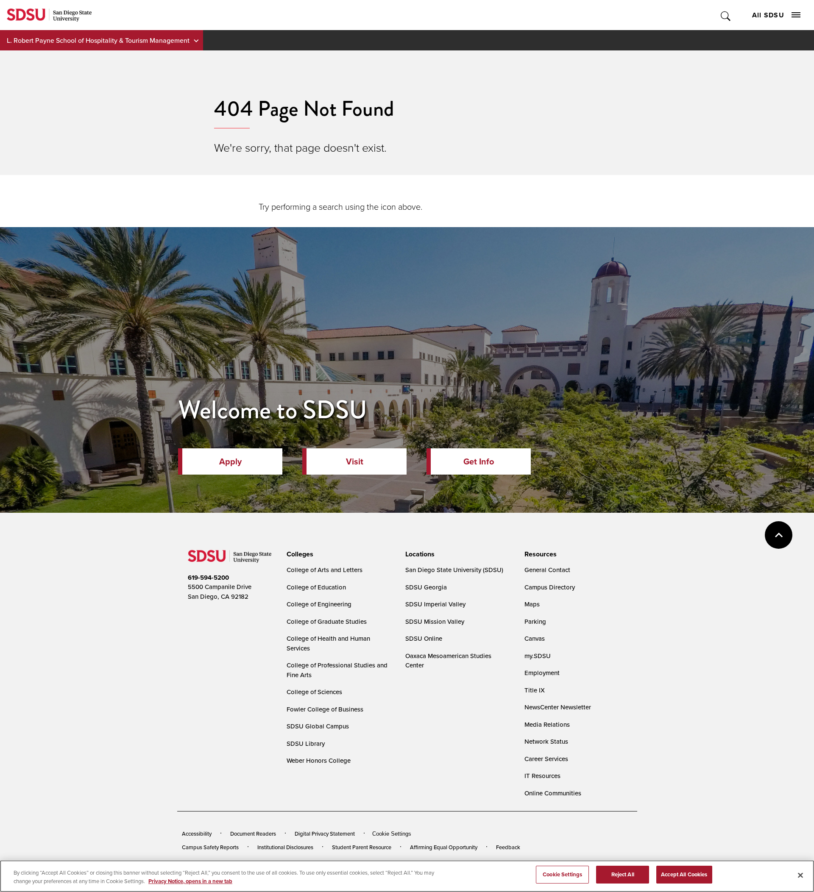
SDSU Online (423, 638)
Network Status (546, 741)
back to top (778, 535)
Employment (542, 672)
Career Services (546, 758)
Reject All (622, 874)
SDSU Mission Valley (434, 621)
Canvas (534, 638)
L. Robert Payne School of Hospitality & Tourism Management (98, 40)
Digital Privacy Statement (325, 833)
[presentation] (298, 554)
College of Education (316, 587)
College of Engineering (319, 604)
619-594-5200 (208, 577)
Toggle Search (726, 15)
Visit (354, 461)
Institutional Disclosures (285, 847)
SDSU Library (306, 743)
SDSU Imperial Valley (435, 604)
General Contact (547, 569)
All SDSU (768, 15)
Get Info (478, 461)
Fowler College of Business (325, 709)
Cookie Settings (391, 834)
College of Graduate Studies (327, 621)
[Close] (800, 875)
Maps (532, 604)
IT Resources (542, 775)
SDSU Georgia (426, 587)
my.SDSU (537, 655)
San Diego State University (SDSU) (454, 569)
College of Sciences (314, 691)
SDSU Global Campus (318, 726)
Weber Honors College (319, 760)
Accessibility (197, 833)
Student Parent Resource (361, 847)
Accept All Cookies (684, 874)
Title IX (534, 690)
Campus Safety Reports (210, 847)
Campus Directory (549, 587)
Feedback (508, 847)
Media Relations (547, 724)
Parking (535, 621)
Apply (230, 461)
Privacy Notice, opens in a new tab (190, 881)
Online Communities (552, 793)
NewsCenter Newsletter (557, 707)
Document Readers (253, 833)
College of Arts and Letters (324, 569)
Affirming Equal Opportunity (443, 847)
